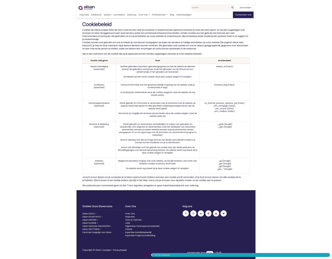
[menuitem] (84, 14)
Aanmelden (245, 7)
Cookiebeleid (89, 253)
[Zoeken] (232, 7)
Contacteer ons (243, 14)
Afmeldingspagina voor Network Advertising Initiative (141, 150)
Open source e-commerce (236, 252)
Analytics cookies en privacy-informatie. (157, 163)
